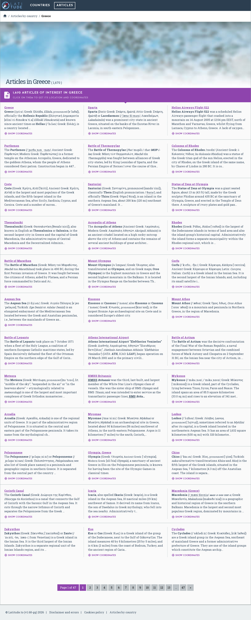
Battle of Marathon (17, 261)
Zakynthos (12, 529)
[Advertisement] (125, 51)
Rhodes (177, 222)
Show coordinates (18, 134)
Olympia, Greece (99, 452)
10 (147, 587)
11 (154, 587)
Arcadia (9, 414)
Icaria (92, 490)
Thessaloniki (13, 222)
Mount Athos (181, 299)
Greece (9, 107)
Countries (40, 5)
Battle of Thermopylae (104, 145)
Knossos (94, 299)
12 (161, 587)
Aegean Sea (12, 299)
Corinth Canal (14, 490)
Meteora (10, 376)
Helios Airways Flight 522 (190, 107)
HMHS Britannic (99, 376)
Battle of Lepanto (16, 337)
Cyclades (178, 529)
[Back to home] (12, 5)
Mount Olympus (99, 261)
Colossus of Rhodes (185, 145)
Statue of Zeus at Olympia (190, 184)
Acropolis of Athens (102, 222)
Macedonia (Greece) (185, 490)
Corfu (175, 261)
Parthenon (11, 145)
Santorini (94, 184)
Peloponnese (13, 452)
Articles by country (123, 612)
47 (183, 587)
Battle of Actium (183, 337)
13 (169, 587)
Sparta (92, 107)
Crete (8, 184)
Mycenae (94, 414)
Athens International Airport (108, 337)
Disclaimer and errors (64, 612)
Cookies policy (94, 612)
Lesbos (176, 414)
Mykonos (178, 376)
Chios (176, 452)
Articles (65, 5)
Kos (90, 529)
